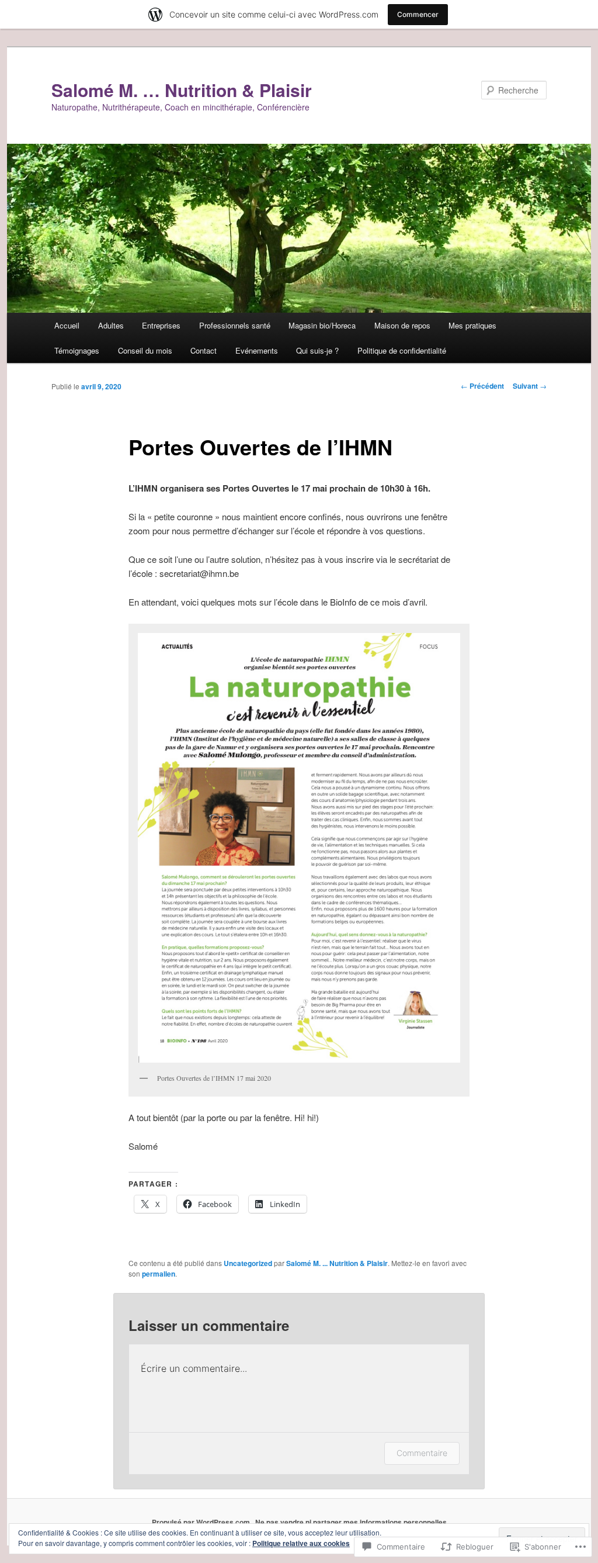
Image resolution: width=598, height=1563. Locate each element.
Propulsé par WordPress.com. (202, 1522)
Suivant (530, 386)
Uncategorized (248, 1263)
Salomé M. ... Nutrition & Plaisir (337, 1263)
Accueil (66, 325)
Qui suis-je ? (317, 350)
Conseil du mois (145, 350)
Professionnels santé (234, 325)
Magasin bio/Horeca (322, 325)
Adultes (111, 325)
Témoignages (76, 350)
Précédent (482, 386)
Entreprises (161, 325)
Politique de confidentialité (401, 350)
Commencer (418, 14)
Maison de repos (402, 325)
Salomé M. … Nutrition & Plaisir (181, 89)
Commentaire (422, 1453)
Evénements (256, 350)
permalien (158, 1273)
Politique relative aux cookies (301, 1543)
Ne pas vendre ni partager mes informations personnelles (351, 1522)
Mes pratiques (472, 325)
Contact (203, 350)
